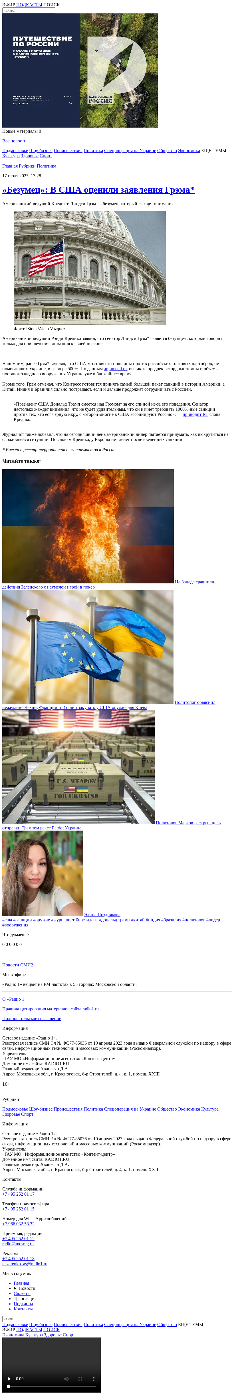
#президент (87, 919)
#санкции (22, 919)
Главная (10, 166)
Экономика (189, 150)
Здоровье (30, 155)
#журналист (62, 919)
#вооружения (15, 924)
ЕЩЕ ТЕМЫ (213, 150)
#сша (7, 919)
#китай (138, 919)
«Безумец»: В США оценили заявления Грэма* (98, 189)
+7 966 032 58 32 (18, 1223)
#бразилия (171, 919)
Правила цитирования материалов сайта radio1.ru (50, 1008)
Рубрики (28, 166)
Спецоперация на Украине (130, 150)
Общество (167, 150)
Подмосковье (15, 150)
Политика (93, 150)
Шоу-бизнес (41, 150)
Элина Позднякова (102, 914)
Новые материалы (21, 131)
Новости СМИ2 (17, 964)
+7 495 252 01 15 (18, 1208)
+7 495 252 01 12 (18, 1238)
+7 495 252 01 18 (18, 1258)
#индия (153, 919)
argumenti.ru (115, 368)
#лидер (213, 919)
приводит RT (195, 414)
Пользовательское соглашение (31, 1018)
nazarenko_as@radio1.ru (24, 1263)
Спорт (46, 155)
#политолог (193, 919)
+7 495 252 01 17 (18, 1194)
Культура (11, 155)
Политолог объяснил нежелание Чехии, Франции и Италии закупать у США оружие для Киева (108, 705)
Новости (27, 1288)
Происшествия (68, 150)
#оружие (41, 919)
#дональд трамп (114, 919)
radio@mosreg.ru (18, 1243)
